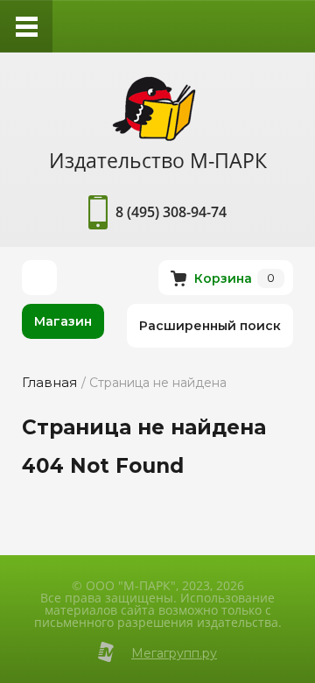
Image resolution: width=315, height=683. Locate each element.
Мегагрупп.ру (174, 653)
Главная (49, 382)
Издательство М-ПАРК (158, 160)
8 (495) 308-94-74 (171, 212)
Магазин (63, 321)
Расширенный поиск (210, 326)
